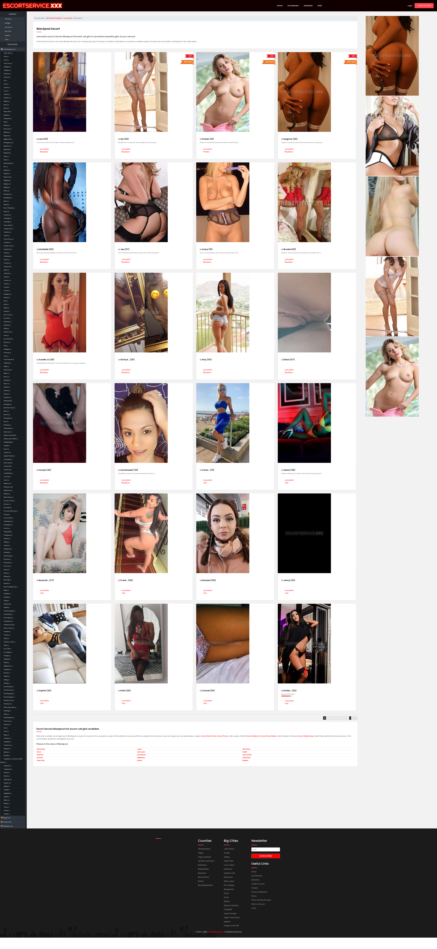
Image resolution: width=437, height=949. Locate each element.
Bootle (5, 160)
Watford (6, 676)
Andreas (6, 810)
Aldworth (6, 77)
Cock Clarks (229, 865)
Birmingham (7, 142)
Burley (5, 201)
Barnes (5, 105)
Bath (5, 122)
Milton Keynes (8, 497)
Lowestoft (6, 476)
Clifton (5, 270)
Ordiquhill (228, 909)
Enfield (6, 328)
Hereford (6, 390)
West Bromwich (8, 690)
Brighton (6, 184)
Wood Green (7, 721)
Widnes (6, 714)
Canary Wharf (7, 225)
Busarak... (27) (46, 580)
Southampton (7, 621)
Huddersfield (7, 401)
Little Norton (229, 849)
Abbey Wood (7, 53)
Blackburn (6, 146)
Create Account (257, 884)
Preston (6, 569)
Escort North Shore (208, 736)
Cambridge (7, 218)
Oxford (6, 545)
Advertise (255, 880)
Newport (6, 514)
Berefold (6, 755)
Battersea (6, 125)
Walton (227, 901)
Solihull (6, 607)
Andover (6, 87)
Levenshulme (7, 459)
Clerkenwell (7, 266)
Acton (5, 56)
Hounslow (6, 397)
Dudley (6, 308)
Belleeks (6, 803)
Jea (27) (125, 249)
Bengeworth (229, 889)
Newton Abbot (8, 518)
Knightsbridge (7, 442)
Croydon (6, 290)
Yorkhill (6, 790)
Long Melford (7, 473)
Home (253, 872)
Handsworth (7, 370)
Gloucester (6, 352)
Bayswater (6, 129)
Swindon (6, 635)
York (5, 731)
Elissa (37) (289, 359)
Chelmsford (7, 249)
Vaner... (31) (208, 470)
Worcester (6, 724)
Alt (4, 80)
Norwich (6, 528)
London (6, 469)
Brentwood (7, 177)
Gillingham (7, 349)
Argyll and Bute (204, 857)
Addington (6, 67)
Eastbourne (7, 321)
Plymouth (6, 559)
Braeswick (228, 877)
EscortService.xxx (215, 932)
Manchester (7, 487)
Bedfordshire (203, 869)
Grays (5, 356)
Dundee (6, 772)
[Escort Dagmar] (392, 55)
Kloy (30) (207, 359)
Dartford (6, 297)
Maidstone (6, 483)
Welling (6, 680)
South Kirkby (7, 614)
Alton (5, 84)
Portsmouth (7, 562)
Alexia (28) (289, 470)
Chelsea (6, 253)
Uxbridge (6, 655)
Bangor (6, 735)
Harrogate (6, 380)
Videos (7, 39)
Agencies (7, 35)
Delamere (228, 869)
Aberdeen (6, 738)
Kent (5, 421)
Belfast (5, 800)
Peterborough (7, 556)
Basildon (6, 115)
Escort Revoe (222, 736)
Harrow (6, 383)
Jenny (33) (289, 580)
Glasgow (6, 783)
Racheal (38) (209, 580)
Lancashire (68, 18)
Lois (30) (43, 139)
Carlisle (6, 235)
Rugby (5, 590)
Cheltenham (7, 256)
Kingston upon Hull (9, 435)
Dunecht (6, 776)
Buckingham (7, 198)
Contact (254, 888)
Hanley (6, 373)
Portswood (7, 566)
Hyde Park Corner (9, 408)
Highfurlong (141, 757)
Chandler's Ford (8, 246)
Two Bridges (7, 652)
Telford (6, 638)
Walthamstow (7, 666)
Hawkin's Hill (229, 873)
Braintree (6, 173)
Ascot (5, 91)
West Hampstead (8, 693)
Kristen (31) (208, 139)
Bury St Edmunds (8, 208)
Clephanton (7, 766)
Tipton (5, 645)
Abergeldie (7, 742)
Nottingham (7, 535)
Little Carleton (247, 755)
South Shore (246, 757)
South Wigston (8, 618)
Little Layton (141, 752)
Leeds (5, 449)
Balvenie (6, 752)
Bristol (5, 191)
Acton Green (7, 63)
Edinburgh (6, 779)
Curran (5, 807)
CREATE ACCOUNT (424, 5)
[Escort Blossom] (392, 216)
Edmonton (6, 325)
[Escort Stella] (392, 136)
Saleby (227, 857)
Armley (227, 853)
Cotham (6, 277)
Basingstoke (7, 118)
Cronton (6, 287)
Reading (6, 576)
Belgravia (6, 135)
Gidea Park (228, 861)
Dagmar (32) (290, 139)
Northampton (7, 521)
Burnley (6, 204)
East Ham (6, 318)
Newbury (6, 504)
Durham (6, 311)
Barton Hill (7, 111)
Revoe (39, 752)
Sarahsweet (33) (129, 470)
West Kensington (8, 697)
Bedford (6, 132)
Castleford (6, 242)
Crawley (6, 284)
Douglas (6, 814)
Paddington (7, 549)
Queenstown (41, 749)
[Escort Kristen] (392, 376)
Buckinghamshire (205, 885)
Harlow (6, 377)
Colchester (6, 273)
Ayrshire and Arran (206, 861)
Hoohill (245, 752)
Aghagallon (7, 793)
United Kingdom (9, 49)
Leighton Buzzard (8, 456)
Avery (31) (207, 249)
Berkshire (202, 873)
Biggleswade (7, 139)
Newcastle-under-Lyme (10, 511)
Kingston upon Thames (10, 438)
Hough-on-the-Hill (231, 926)
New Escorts (8, 27)
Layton (139, 749)
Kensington (7, 418)
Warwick (6, 673)
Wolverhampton (8, 717)
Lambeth (6, 445)
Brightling (6, 180)
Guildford (6, 363)
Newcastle (6, 507)
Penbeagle (6, 552)
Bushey (6, 211)
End (354, 718)
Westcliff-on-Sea (8, 700)
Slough (6, 600)
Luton (5, 480)
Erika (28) (125, 690)
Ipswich (6, 414)
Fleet (5, 345)
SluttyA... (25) (127, 359)
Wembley (6, 683)
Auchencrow (7, 745)
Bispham (245, 760)
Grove (226, 893)
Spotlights (7, 23)
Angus (200, 853)
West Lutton (229, 881)
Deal (5, 301)
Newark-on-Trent (8, 501)
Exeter (5, 335)
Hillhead (6, 786)
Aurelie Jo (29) (46, 359)
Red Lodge (7, 580)
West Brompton (8, 686)
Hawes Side (40, 760)
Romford (6, 583)
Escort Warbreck (253, 736)
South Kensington (8, 611)
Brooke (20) (289, 249)
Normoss (40, 757)
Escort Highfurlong (305, 736)
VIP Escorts (8, 19)
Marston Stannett (231, 905)
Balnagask (6, 748)
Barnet (5, 108)
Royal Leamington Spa (10, 587)
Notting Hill (7, 531)
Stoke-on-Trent (8, 628)
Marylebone (7, 490)
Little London (7, 463)
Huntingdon (7, 404)
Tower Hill (6, 649)
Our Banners (256, 876)
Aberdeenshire (204, 849)
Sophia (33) (44, 690)
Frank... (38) (126, 580)
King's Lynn (7, 432)
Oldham (6, 542)
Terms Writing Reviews (261, 900)
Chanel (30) (208, 690)
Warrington (7, 669)
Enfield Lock (7, 332)
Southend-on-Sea (8, 624)
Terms (254, 896)
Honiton (6, 394)
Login (410, 5)
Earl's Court (7, 315)
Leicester (6, 452)
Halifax (6, 366)
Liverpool (6, 466)
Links (253, 908)
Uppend (227, 922)
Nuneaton (6, 538)
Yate (5, 728)
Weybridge (6, 711)
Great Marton (141, 755)
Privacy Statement (259, 892)
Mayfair (6, 494)
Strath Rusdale (230, 913)
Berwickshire (203, 877)
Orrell (226, 897)
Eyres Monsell (7, 339)
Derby (5, 304)
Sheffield (6, 593)
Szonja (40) (44, 470)
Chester (6, 259)
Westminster (7, 704)
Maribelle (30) (46, 249)
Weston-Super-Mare (9, 707)
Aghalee (6, 796)
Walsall (6, 662)
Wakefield (6, 659)
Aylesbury (6, 98)
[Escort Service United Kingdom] (32, 5)
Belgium (6, 818)
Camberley (6, 215)
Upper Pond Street (232, 917)
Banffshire (202, 865)
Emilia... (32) (290, 690)
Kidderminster (7, 428)
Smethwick (7, 604)
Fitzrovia (6, 342)
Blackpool (6, 149)
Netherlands (8, 826)
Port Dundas (229, 885)
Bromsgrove (7, 194)
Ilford (5, 411)
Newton (139, 760)
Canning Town (8, 228)
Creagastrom (7, 769)
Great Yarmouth (8, 359)
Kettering (6, 425)
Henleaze (6, 387)
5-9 (346, 718)
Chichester (6, 263)
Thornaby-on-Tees (9, 642)
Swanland (6, 631)
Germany (7, 822)
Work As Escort (258, 904)
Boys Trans (8, 31)
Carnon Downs (8, 239)
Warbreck (40, 755)
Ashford (6, 94)
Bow (5, 166)
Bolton (5, 156)
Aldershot (6, 74)
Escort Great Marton (269, 736)
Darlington (6, 294)
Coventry (6, 280)
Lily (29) (124, 139)
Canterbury (7, 232)
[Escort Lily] (392, 296)
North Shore (246, 749)
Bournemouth (7, 163)
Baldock (6, 101)
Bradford (6, 170)
